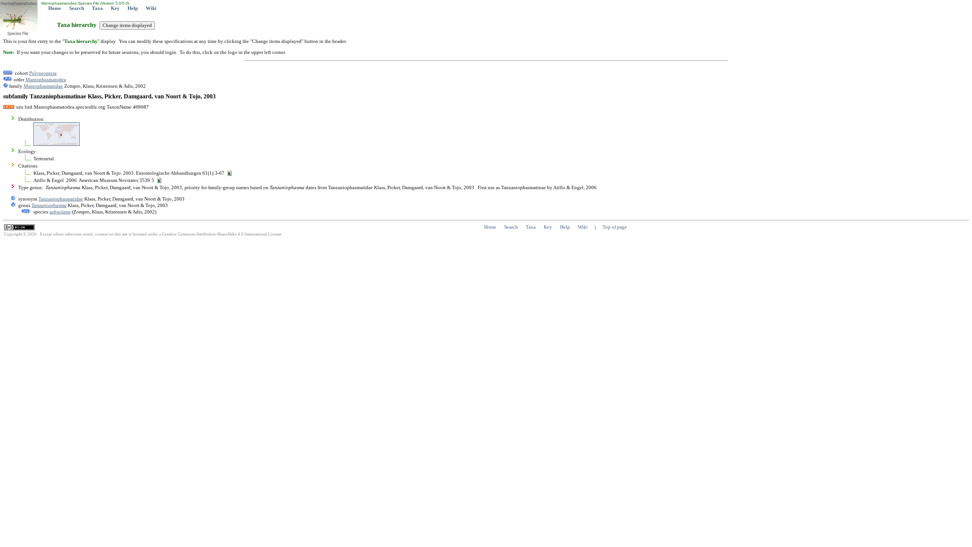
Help (133, 8)
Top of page (615, 227)
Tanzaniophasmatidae (60, 199)
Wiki (151, 8)
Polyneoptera (43, 73)
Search (76, 8)
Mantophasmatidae (43, 86)
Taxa (97, 8)
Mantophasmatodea (45, 79)
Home (54, 8)
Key (115, 8)
